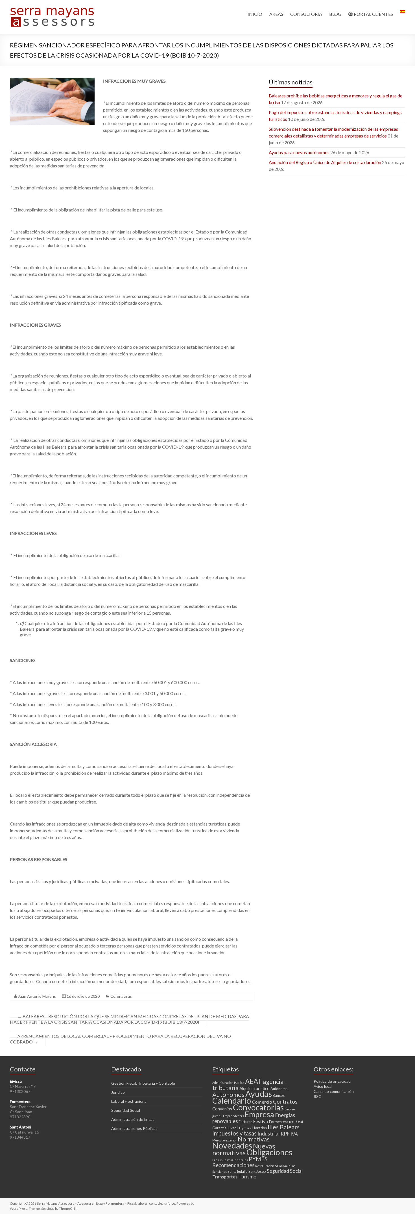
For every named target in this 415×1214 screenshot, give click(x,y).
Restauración (264, 1166)
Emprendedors (233, 1116)
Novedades (232, 1145)
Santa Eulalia (238, 1171)
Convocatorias (258, 1107)
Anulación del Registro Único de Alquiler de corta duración (325, 162)
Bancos (279, 1095)
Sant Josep (257, 1171)
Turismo (247, 1177)
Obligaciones (269, 1152)
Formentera (278, 1121)
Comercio (262, 1101)
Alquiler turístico (254, 1088)
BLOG (335, 14)
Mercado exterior (224, 1140)
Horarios (259, 1128)
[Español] (402, 14)
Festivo (260, 1121)
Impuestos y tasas (234, 1133)
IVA (294, 1133)
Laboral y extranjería (129, 1101)
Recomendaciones (233, 1165)
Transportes (224, 1176)
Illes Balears (284, 1126)
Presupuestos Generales (230, 1160)
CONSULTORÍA (306, 14)
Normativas (254, 1139)
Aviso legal (323, 1086)
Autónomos (228, 1094)
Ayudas (258, 1094)
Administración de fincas (132, 1119)
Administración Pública (228, 1082)
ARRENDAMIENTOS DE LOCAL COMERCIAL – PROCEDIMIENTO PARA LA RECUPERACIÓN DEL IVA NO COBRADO (120, 1038)
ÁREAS (276, 14)
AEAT (253, 1081)
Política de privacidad (332, 1081)
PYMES (258, 1159)
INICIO (255, 14)
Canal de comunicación (334, 1091)
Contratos (285, 1101)
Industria (267, 1133)
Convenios (222, 1108)
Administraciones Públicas (134, 1128)
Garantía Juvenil (225, 1128)
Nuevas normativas (243, 1149)
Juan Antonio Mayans (37, 996)
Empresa (259, 1114)
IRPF (284, 1134)
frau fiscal (296, 1122)
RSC (317, 1096)
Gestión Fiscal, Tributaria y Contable (143, 1083)
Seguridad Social (125, 1110)
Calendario (231, 1100)
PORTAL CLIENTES (373, 14)
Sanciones (219, 1171)
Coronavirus (121, 996)
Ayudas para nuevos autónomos (299, 152)
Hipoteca (245, 1128)
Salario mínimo (285, 1166)
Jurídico (118, 1092)
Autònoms (278, 1088)
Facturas (245, 1121)
